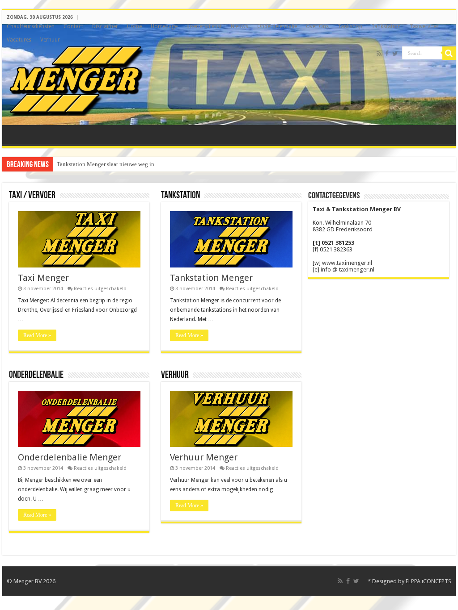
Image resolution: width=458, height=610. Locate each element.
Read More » (37, 335)
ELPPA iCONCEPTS (428, 581)
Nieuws (239, 26)
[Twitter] (395, 53)
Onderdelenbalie (277, 26)
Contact (73, 26)
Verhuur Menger (203, 457)
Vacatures (19, 40)
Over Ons (317, 26)
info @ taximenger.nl (347, 269)
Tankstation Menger (211, 277)
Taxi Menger (43, 277)
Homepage (164, 26)
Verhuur (50, 40)
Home (134, 26)
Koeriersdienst (204, 26)
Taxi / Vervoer (32, 196)
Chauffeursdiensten (31, 26)
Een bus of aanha (77, 164)
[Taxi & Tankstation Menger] (76, 79)
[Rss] (379, 53)
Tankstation (386, 26)
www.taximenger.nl (347, 262)
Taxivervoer (424, 26)
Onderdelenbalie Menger (69, 457)
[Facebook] (387, 53)
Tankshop (350, 26)
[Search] (449, 53)
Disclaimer (105, 26)
